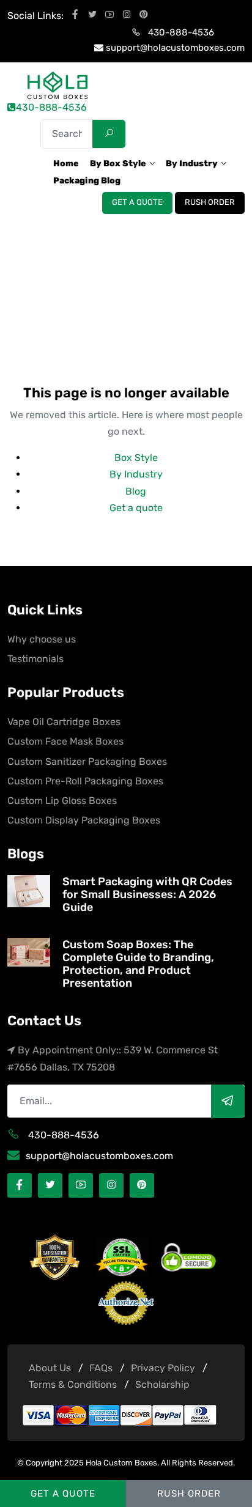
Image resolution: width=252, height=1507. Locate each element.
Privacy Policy (163, 1368)
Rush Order (210, 202)
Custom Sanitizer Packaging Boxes (87, 761)
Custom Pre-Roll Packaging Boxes (85, 781)
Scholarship (162, 1384)
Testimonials (35, 659)
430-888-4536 (181, 32)
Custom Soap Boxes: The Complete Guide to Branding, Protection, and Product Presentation (138, 964)
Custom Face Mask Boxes (65, 741)
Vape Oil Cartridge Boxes (63, 722)
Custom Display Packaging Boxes (83, 820)
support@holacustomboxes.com (175, 47)
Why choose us (41, 639)
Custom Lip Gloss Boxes (62, 800)
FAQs (101, 1368)
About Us (50, 1368)
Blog (135, 491)
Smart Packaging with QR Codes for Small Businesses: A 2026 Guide (147, 894)
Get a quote (137, 202)
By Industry (136, 474)
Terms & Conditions (73, 1384)
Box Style (136, 457)
